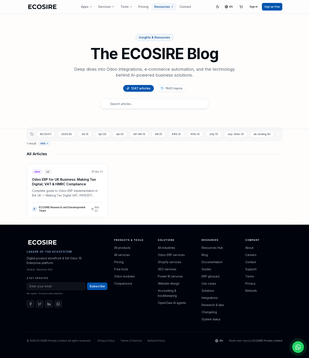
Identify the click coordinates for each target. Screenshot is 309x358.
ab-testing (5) (262, 134)
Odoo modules (124, 276)
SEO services (167, 269)
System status (211, 319)
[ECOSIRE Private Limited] (42, 242)
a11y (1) (213, 134)
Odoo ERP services (171, 255)
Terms (249, 276)
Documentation (212, 262)
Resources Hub (212, 247)
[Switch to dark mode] (217, 7)
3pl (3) (102, 134)
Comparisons (123, 283)
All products (122, 247)
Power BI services (170, 276)
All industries (166, 247)
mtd (42, 143)
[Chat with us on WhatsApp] (298, 347)
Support (250, 269)
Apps (84, 6)
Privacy (250, 283)
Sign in (254, 6)
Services (104, 6)
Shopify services (169, 262)
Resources (162, 6)
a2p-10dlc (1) (236, 134)
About (249, 247)
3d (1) (85, 134)
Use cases (209, 283)
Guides (206, 269)
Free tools (121, 269)
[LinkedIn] (49, 304)
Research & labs (213, 305)
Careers (250, 255)
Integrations (210, 298)
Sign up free (272, 6)
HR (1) (158, 134)
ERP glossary (211, 276)
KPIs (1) (195, 134)
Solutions (208, 290)
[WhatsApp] (58, 304)
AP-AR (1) (139, 134)
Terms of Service (131, 340)
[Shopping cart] (241, 7)
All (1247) (46, 134)
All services (122, 255)
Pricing (143, 6)
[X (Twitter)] (40, 304)
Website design (169, 283)
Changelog (209, 312)
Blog (205, 255)
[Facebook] (30, 304)
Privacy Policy (106, 340)
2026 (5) (66, 134)
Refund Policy (156, 340)
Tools (124, 6)
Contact (185, 6)
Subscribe (97, 286)
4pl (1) (120, 134)
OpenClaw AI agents (172, 303)
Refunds (251, 290)
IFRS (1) (176, 134)
